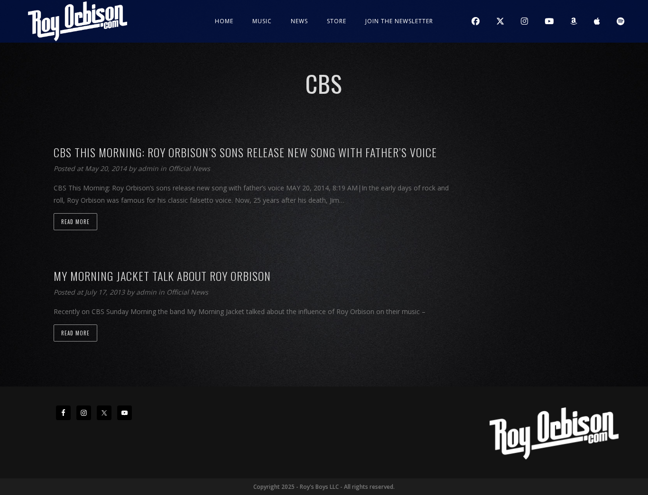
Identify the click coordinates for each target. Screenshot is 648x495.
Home (224, 21)
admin (149, 168)
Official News (189, 168)
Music (262, 21)
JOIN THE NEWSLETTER (399, 21)
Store (336, 21)
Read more (75, 221)
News (299, 21)
